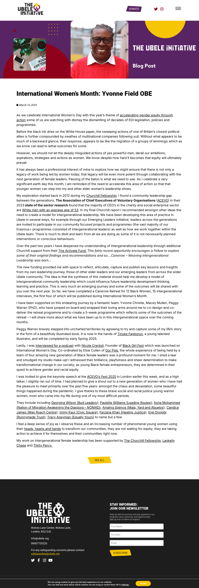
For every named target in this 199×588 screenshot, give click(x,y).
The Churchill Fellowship (142, 440)
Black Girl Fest (133, 345)
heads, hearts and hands (42, 429)
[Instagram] (162, 9)
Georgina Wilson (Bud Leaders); (75, 403)
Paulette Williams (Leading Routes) (126, 403)
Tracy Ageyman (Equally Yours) (70, 417)
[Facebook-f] (38, 560)
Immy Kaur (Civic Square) (78, 412)
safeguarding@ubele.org (45, 553)
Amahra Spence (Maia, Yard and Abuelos (132, 407)
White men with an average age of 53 (50, 210)
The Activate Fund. (72, 251)
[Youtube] (50, 560)
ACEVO (162, 200)
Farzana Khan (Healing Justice (122, 412)
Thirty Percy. (42, 445)
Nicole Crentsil (93, 345)
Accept (143, 583)
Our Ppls (111, 350)
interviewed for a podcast (55, 345)
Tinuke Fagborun (130, 334)
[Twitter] (156, 9)
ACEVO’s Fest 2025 (101, 376)
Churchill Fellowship (101, 195)
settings (125, 584)
